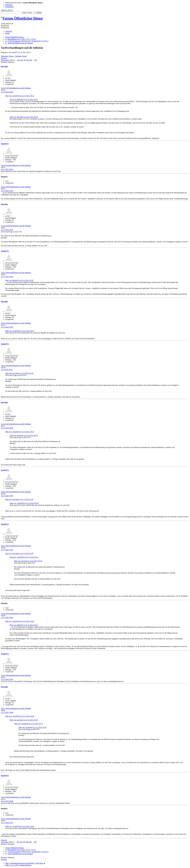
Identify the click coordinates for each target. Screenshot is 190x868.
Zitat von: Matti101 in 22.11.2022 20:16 (24, 99)
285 (30, 60)
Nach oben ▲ (40, 863)
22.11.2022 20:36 (7, 277)
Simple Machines (25, 865)
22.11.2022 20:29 (7, 169)
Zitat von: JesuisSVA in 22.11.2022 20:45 (19, 826)
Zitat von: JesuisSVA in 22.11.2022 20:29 (19, 331)
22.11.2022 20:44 (7, 550)
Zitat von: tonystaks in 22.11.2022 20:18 (24, 117)
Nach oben (4, 842)
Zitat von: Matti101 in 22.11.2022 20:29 (19, 280)
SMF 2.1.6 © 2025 (11, 865)
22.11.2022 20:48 (7, 712)
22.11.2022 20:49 (7, 801)
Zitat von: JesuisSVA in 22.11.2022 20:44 (19, 716)
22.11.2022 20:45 (7, 679)
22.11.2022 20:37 (7, 369)
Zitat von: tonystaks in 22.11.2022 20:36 (19, 499)
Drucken (4, 58)
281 (18, 60)
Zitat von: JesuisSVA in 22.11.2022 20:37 (19, 432)
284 (27, 60)
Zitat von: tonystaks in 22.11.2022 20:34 (19, 373)
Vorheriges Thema (7, 56)
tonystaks (4, 66)
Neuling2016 (36, 41)
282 (21, 60)
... (16, 60)
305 (35, 60)
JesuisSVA (5, 144)
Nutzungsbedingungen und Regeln (22, 863)
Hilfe (7, 863)
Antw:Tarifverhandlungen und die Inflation (16, 88)
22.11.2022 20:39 (7, 428)
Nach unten (5, 60)
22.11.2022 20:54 (7, 823)
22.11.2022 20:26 (7, 92)
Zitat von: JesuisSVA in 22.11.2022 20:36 (19, 621)
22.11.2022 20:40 (7, 496)
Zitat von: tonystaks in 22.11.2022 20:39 (19, 553)
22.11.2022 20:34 (7, 230)
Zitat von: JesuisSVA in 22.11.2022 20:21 (19, 96)
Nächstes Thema (21, 56)
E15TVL (45, 41)
